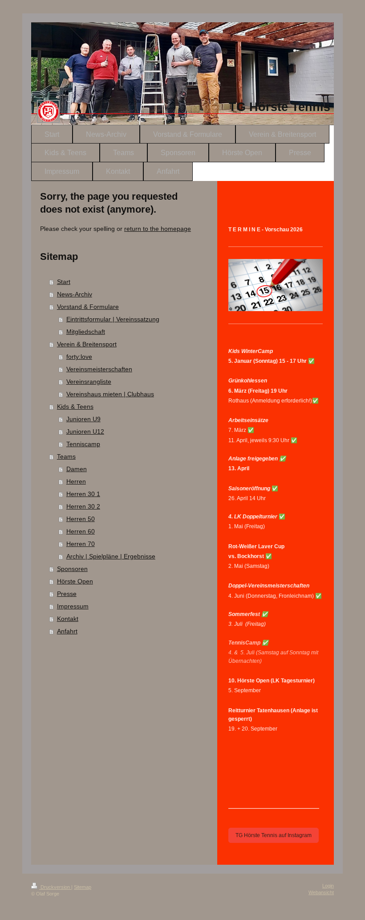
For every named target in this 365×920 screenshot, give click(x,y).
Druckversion (55, 887)
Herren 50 (80, 518)
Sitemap (82, 887)
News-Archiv (74, 294)
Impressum (73, 606)
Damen (76, 468)
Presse (67, 593)
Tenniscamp (83, 444)
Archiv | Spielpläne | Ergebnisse (110, 556)
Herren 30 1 (83, 493)
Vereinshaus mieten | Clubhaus (110, 394)
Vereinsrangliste (88, 381)
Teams (66, 456)
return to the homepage (157, 228)
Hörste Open (75, 581)
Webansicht (321, 892)
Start (63, 281)
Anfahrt (67, 631)
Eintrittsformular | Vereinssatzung (112, 319)
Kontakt (67, 618)
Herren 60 (80, 531)
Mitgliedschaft (85, 331)
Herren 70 (80, 543)
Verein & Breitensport (87, 344)
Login (328, 885)
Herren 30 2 (83, 506)
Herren (76, 481)
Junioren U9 (83, 419)
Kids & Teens (75, 406)
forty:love (79, 356)
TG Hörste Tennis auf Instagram (273, 835)
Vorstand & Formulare (88, 306)
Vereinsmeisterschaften (99, 369)
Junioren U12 (85, 431)
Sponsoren (72, 568)
